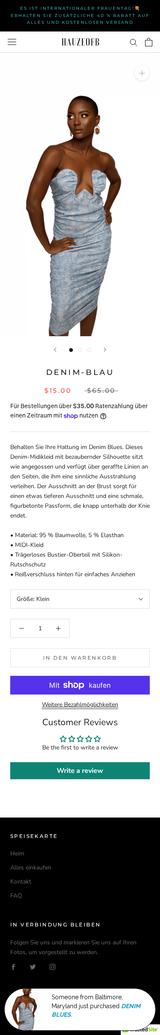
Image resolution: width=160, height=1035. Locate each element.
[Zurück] (55, 350)
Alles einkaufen (30, 867)
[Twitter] (33, 967)
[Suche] (133, 42)
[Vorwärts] (105, 350)
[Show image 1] (71, 350)
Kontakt (20, 882)
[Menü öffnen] (12, 42)
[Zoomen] (141, 72)
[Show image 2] (80, 350)
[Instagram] (52, 967)
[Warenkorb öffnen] (148, 42)
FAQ (16, 896)
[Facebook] (13, 967)
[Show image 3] (89, 350)
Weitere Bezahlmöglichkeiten (80, 704)
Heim (17, 853)
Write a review (80, 770)
